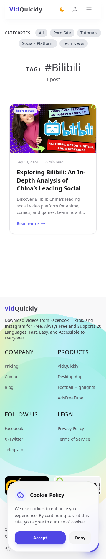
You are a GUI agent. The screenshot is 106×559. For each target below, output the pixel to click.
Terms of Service (74, 439)
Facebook (14, 428)
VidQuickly (68, 366)
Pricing (12, 366)
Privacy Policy (71, 428)
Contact (12, 376)
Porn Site (62, 33)
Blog (9, 387)
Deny (80, 537)
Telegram (14, 449)
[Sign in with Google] (75, 9)
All (41, 33)
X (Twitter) (14, 439)
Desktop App (70, 376)
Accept (40, 537)
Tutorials (88, 33)
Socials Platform (38, 43)
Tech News (73, 43)
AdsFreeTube (70, 398)
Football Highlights (76, 387)
